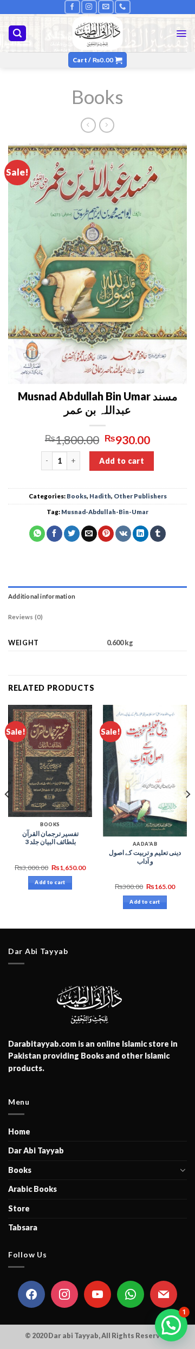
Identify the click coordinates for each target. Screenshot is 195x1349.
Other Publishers (140, 496)
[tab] (97, 596)
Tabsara (22, 1227)
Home (19, 1131)
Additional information (41, 596)
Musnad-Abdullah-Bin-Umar (104, 511)
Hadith (100, 496)
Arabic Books (32, 1189)
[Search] (17, 33)
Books (97, 96)
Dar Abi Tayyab (36, 1150)
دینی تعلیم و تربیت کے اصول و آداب (145, 856)
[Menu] (181, 33)
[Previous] (7, 816)
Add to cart (121, 460)
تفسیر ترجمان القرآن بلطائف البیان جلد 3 (50, 837)
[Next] (187, 816)
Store (19, 1208)
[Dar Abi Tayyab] (98, 33)
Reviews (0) (25, 616)
